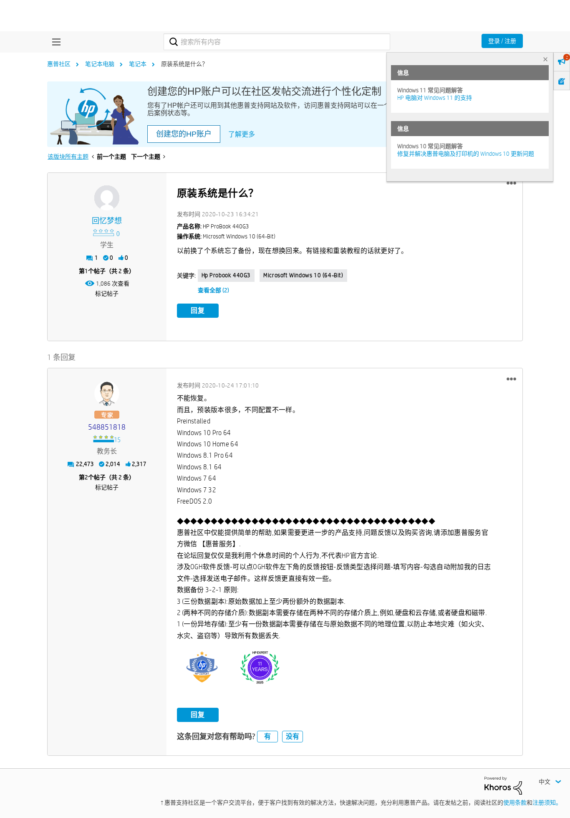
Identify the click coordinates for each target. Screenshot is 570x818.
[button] (511, 183)
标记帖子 (107, 293)
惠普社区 (59, 64)
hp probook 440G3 (226, 275)
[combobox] (277, 41)
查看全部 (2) (213, 290)
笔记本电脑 (99, 64)
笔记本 (137, 64)
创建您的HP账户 (184, 134)
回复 (198, 310)
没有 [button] (292, 736)
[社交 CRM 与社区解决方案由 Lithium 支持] (503, 785)
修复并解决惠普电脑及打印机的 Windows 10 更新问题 (465, 153)
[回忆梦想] (106, 197)
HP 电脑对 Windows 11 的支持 (434, 97)
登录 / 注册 (502, 41)
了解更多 (241, 134)
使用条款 (515, 802)
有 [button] (267, 736)
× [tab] (545, 59)
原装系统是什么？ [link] (184, 64)
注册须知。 (547, 802)
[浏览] (54, 41)
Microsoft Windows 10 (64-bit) (303, 275)
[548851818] (106, 393)
